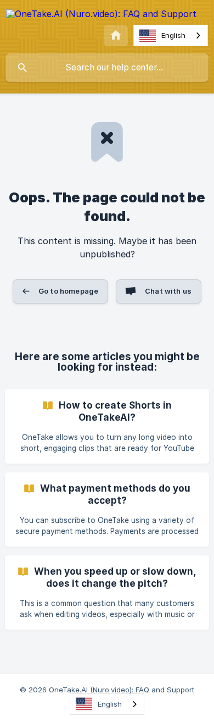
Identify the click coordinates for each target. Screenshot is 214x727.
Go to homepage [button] (68, 291)
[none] (101, 16)
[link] (107, 426)
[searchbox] (107, 67)
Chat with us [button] (168, 291)
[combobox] (170, 35)
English (173, 35)
